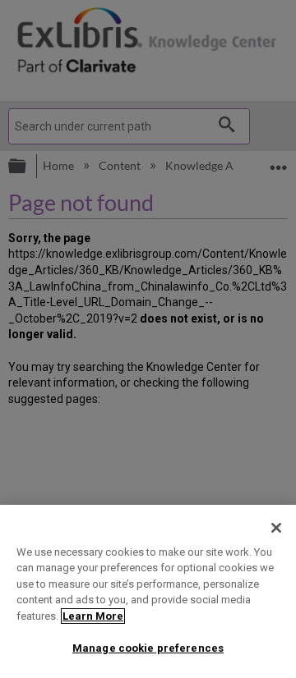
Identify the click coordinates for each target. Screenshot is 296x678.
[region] (148, 591)
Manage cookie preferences (148, 648)
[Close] (276, 528)
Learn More (92, 616)
